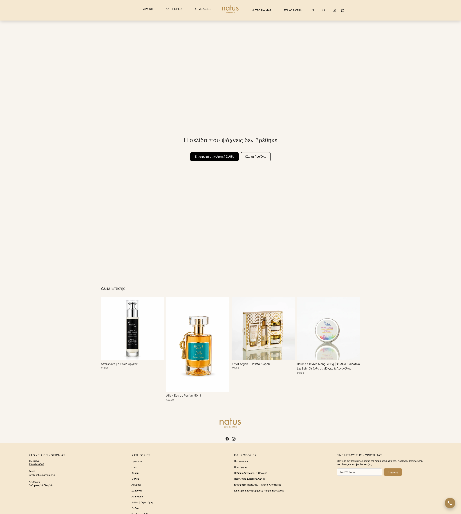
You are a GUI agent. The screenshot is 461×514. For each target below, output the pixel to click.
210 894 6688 (36, 464)
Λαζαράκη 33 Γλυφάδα (41, 485)
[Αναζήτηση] (324, 10)
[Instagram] (234, 439)
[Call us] (450, 503)
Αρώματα (136, 484)
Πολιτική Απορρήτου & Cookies (250, 472)
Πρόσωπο (136, 461)
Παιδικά (135, 508)
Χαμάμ (134, 472)
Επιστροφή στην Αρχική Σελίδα (214, 156)
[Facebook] (227, 439)
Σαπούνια (136, 490)
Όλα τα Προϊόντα (255, 156)
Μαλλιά (135, 478)
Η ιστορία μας (241, 461)
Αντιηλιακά (137, 496)
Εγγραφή (393, 472)
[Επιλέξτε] (158, 354)
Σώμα (134, 467)
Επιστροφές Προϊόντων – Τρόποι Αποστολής (257, 484)
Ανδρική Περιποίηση (142, 502)
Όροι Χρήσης (241, 467)
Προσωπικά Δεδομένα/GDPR (249, 478)
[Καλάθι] (343, 10)
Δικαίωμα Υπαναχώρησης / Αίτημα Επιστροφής (259, 490)
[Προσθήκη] (224, 386)
